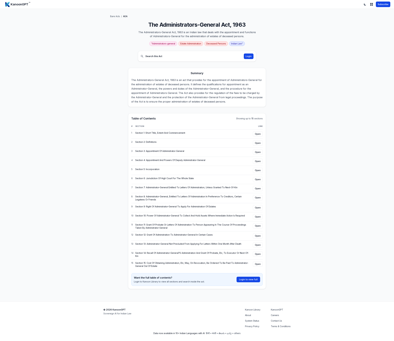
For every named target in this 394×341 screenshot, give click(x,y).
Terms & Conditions (281, 326)
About (248, 315)
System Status (252, 320)
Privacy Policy (252, 326)
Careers (275, 315)
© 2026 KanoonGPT (114, 309)
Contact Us (276, 320)
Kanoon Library (252, 309)
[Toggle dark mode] (365, 4)
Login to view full (248, 279)
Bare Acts (115, 16)
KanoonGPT (277, 309)
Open (258, 134)
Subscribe (383, 4)
